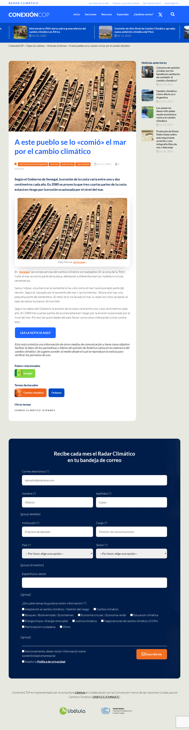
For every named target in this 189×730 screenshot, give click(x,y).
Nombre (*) (29, 493)
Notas (55, 164)
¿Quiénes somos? (143, 14)
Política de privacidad (51, 661)
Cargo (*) (101, 523)
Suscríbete (172, 3)
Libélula (80, 692)
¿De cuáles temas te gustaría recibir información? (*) (54, 603)
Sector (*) (102, 545)
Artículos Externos (33, 164)
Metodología (152, 3)
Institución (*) (30, 523)
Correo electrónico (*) (35, 471)
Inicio (76, 14)
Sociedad (83, 164)
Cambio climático (33, 392)
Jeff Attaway (79, 262)
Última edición (99, 3)
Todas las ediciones (126, 3)
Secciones (90, 14)
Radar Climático (23, 3)
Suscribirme (153, 654)
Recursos (106, 14)
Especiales (123, 14)
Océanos (56, 392)
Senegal (24, 271)
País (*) (26, 545)
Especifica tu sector (34, 574)
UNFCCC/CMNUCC (106, 697)
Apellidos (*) (103, 493)
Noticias (68, 164)
